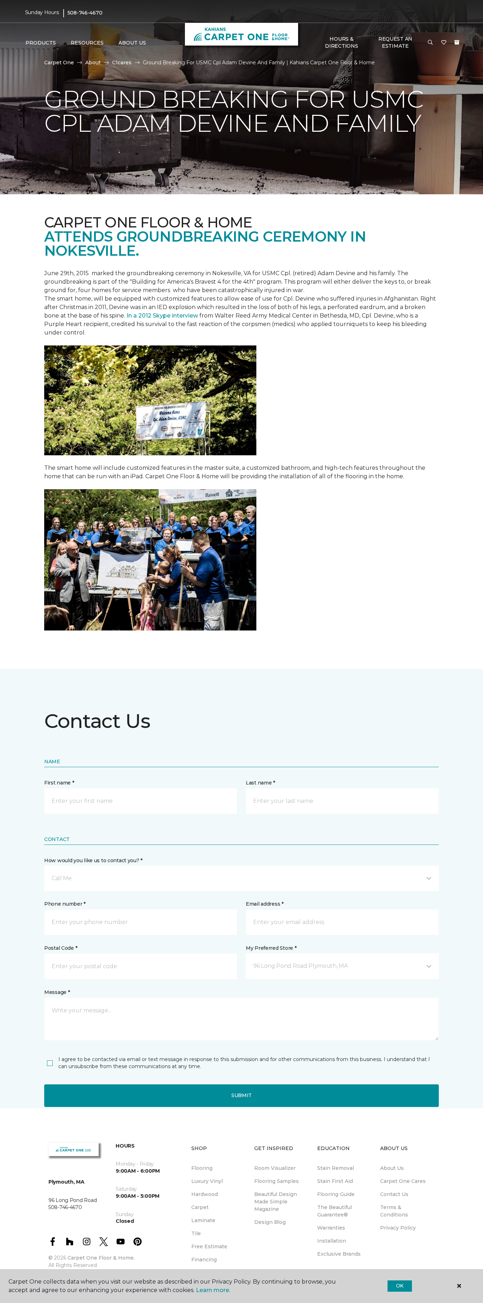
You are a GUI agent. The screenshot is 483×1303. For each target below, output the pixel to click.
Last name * (260, 782)
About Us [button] (132, 43)
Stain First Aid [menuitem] (335, 1181)
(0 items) (456, 42)
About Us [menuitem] (392, 1168)
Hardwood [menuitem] (204, 1194)
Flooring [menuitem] (202, 1168)
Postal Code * (60, 948)
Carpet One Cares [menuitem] (403, 1181)
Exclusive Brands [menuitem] (339, 1254)
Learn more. (213, 1290)
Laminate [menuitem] (203, 1220)
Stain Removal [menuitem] (335, 1168)
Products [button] (40, 43)
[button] (430, 43)
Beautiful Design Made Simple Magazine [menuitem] (275, 1201)
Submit (241, 1095)
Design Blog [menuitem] (270, 1222)
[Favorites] (443, 43)
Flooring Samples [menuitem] (276, 1181)
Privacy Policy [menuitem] (398, 1228)
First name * (59, 782)
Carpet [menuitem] (200, 1207)
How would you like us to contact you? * (93, 860)
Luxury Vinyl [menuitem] (207, 1181)
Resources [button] (87, 43)
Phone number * (65, 903)
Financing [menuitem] (204, 1259)
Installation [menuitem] (331, 1241)
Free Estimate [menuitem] (209, 1246)
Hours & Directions (341, 42)
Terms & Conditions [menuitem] (394, 1211)
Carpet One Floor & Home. (101, 1258)
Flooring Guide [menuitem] (336, 1194)
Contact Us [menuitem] (394, 1194)
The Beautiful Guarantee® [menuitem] (334, 1211)
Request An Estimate (395, 42)
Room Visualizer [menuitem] (275, 1168)
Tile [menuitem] (196, 1233)
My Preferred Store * (271, 948)
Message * (57, 992)
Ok (399, 1286)
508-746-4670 (85, 13)
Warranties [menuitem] (331, 1228)
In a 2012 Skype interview (162, 315)
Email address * (265, 903)
